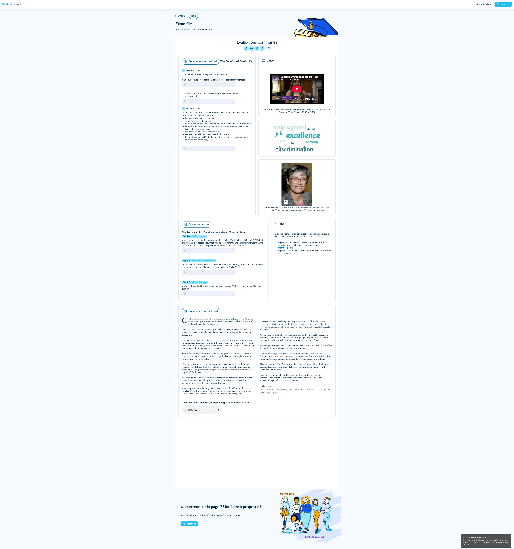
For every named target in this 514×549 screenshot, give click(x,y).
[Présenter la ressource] (249, 60)
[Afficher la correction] (242, 60)
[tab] (242, 60)
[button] (257, 46)
